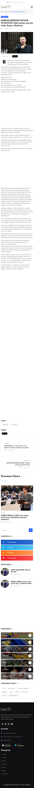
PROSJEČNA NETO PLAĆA (23, 688)
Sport (4, 761)
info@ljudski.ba (7, 740)
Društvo (5, 757)
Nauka (4, 767)
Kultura (4, 770)
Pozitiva (5, 764)
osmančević (14, 424)
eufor (3, 688)
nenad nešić (5, 424)
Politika (3, 513)
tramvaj (4, 695)
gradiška (4, 692)
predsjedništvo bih (13, 695)
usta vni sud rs (11, 688)
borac (10, 692)
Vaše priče (5, 16)
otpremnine (25, 692)
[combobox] (9, 530)
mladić (17, 692)
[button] (2, 480)
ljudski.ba (16, 785)
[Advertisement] (17, 111)
